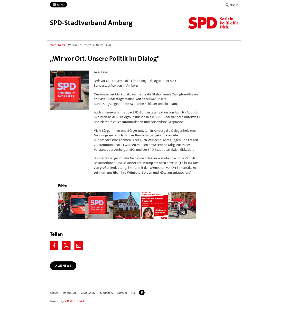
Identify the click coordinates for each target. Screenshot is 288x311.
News (61, 45)
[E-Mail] (78, 245)
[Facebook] (54, 245)
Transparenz (106, 292)
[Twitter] (66, 245)
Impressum (70, 292)
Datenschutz (88, 292)
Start (53, 45)
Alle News (63, 265)
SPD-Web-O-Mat (74, 301)
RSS (133, 292)
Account (122, 292)
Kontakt (54, 292)
